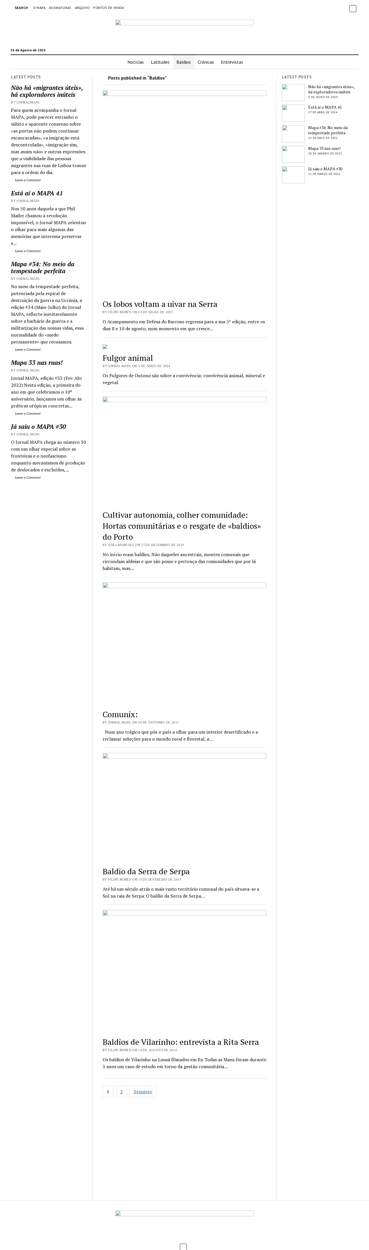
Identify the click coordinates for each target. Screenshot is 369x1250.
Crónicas (206, 62)
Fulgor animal (128, 357)
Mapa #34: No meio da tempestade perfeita (42, 267)
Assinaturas (60, 7)
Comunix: (120, 714)
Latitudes (160, 62)
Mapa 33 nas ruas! (37, 362)
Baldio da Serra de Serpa (146, 871)
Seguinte (143, 1091)
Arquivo (82, 7)
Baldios (183, 62)
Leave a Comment (27, 180)
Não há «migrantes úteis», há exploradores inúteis (47, 91)
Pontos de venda (108, 7)
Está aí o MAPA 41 (37, 193)
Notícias (135, 62)
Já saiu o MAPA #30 (38, 426)
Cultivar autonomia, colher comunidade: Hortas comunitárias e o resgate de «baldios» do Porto (182, 525)
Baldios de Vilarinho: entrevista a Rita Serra (181, 1041)
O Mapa (39, 7)
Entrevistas (232, 62)
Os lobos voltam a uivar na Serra (160, 304)
